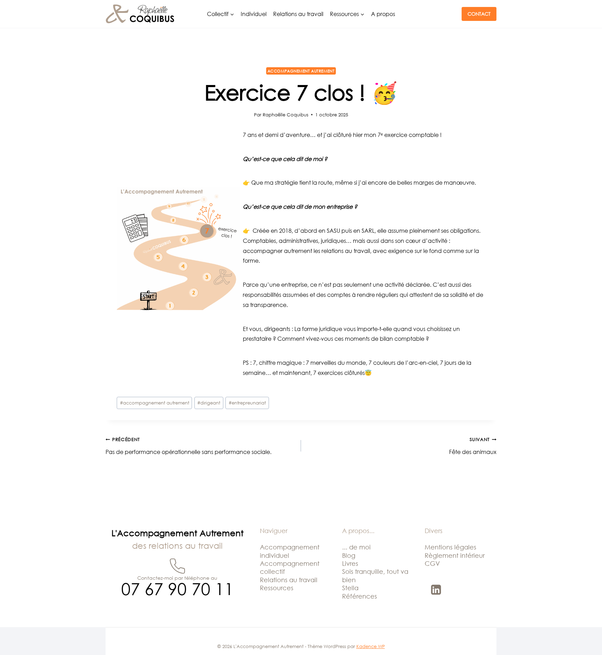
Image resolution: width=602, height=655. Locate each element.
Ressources (276, 588)
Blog (348, 555)
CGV (432, 563)
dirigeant (208, 403)
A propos (383, 13)
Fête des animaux (472, 446)
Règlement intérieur (455, 555)
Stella (350, 588)
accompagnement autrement (154, 403)
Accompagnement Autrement (301, 71)
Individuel (254, 13)
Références (359, 596)
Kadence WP (370, 646)
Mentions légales (450, 547)
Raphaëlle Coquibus (285, 114)
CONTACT (479, 14)
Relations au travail (298, 13)
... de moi (356, 547)
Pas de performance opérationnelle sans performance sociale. (188, 446)
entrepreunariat (247, 403)
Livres (350, 563)
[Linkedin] (436, 589)
